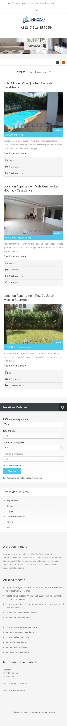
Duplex (10, 511)
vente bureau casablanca (17, 647)
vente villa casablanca (16, 642)
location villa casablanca (17, 637)
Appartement (13, 501)
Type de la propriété (13, 454)
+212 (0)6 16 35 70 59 (36, 27)
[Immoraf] (33, 20)
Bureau (10, 506)
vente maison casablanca (17, 652)
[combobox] (33, 436)
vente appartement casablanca (20, 632)
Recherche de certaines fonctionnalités (24, 478)
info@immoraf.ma (49, 3)
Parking (10, 522)
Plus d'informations (14, 153)
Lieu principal (9, 431)
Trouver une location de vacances (21, 613)
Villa (8, 527)
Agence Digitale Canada (44, 712)
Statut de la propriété (13, 442)
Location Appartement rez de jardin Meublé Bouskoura (29, 298)
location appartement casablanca (21, 627)
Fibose (29, 712)
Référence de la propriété (15, 419)
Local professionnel (16, 516)
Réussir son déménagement (18, 618)
